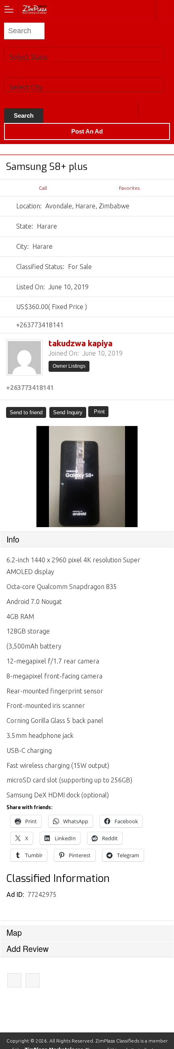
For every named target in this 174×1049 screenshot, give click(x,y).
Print (99, 412)
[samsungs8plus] (87, 476)
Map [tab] (14, 932)
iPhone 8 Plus (14, 980)
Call (43, 188)
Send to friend (26, 412)
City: (22, 246)
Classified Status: (40, 266)
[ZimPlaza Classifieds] (56, 8)
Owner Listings (69, 366)
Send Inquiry (68, 412)
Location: (29, 206)
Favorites (129, 188)
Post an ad (87, 131)
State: (24, 226)
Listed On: (30, 286)
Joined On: (64, 353)
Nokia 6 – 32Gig (32, 980)
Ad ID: (15, 894)
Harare (147, 110)
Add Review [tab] (27, 948)
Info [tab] (12, 539)
